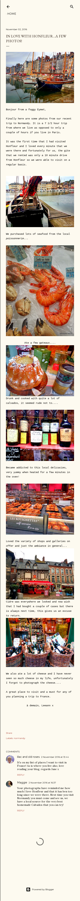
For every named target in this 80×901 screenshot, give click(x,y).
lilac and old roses (28, 757)
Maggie (22, 782)
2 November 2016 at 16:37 (42, 782)
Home (11, 13)
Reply (20, 774)
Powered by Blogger (43, 889)
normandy (19, 738)
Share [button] (9, 733)
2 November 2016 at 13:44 (55, 757)
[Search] (72, 5)
